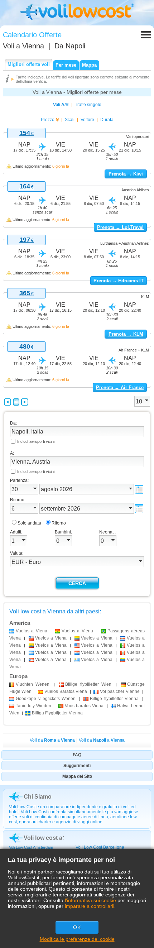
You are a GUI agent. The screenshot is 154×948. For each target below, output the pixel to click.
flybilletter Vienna (114, 698)
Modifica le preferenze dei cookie (77, 939)
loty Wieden (33, 705)
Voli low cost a (43, 838)
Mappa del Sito (77, 776)
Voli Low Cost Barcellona (100, 847)
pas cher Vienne (119, 691)
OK (77, 927)
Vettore (87, 119)
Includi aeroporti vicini (35, 441)
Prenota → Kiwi (126, 174)
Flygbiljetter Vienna (57, 712)
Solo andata (29, 523)
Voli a (23, 46)
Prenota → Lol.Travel (120, 227)
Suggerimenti (77, 765)
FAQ (77, 754)
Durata (107, 119)
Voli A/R (61, 104)
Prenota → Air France (120, 387)
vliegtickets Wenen (46, 698)
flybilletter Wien (88, 684)
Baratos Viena (65, 691)
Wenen (32, 684)
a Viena (31, 630)
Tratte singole (88, 104)
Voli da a (52, 740)
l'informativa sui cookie (90, 900)
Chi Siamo (38, 797)
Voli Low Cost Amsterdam (31, 847)
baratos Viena (84, 705)
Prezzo (47, 119)
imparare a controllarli (89, 906)
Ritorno (59, 523)
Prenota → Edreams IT (118, 280)
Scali (69, 119)
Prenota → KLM (126, 334)
